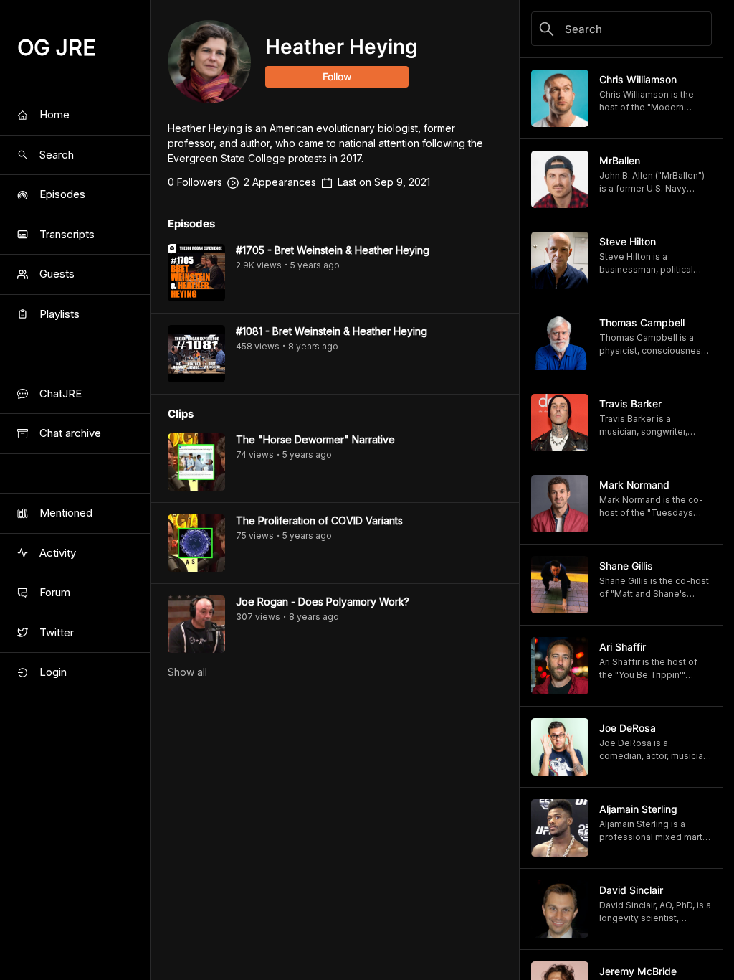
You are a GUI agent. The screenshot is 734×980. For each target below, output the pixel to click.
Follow (337, 76)
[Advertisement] (334, 947)
